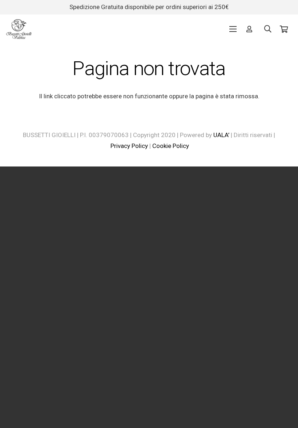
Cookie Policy (170, 145)
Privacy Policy (129, 145)
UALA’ (221, 135)
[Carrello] (284, 29)
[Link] (19, 29)
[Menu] (232, 29)
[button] (268, 29)
